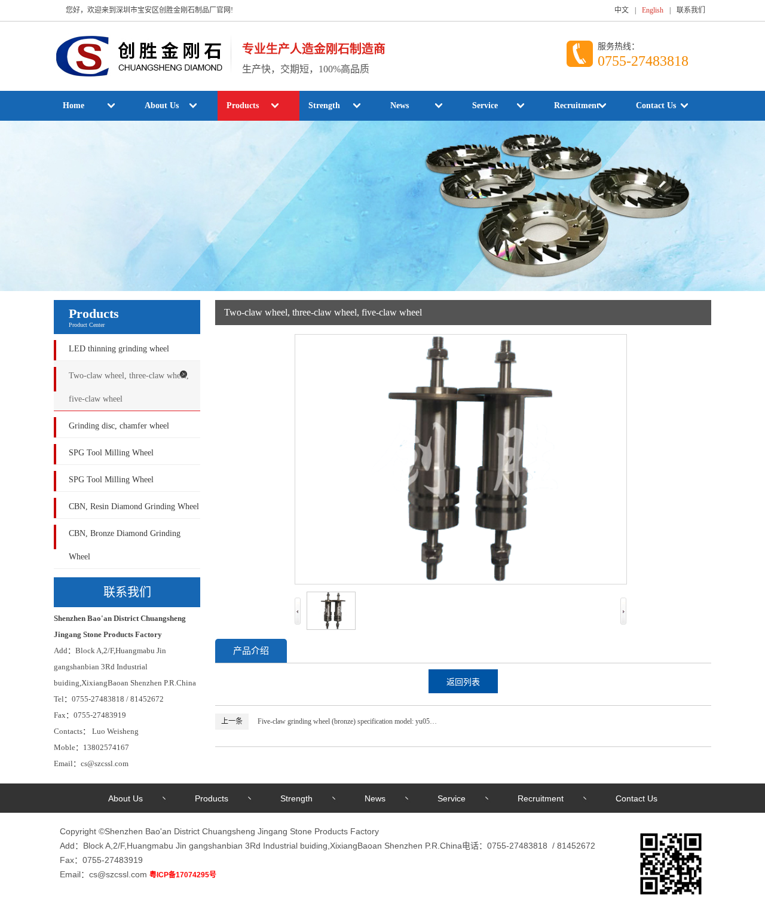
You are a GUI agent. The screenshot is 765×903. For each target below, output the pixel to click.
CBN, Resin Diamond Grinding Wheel (134, 506)
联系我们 (691, 10)
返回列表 (463, 682)
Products (243, 105)
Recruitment (576, 105)
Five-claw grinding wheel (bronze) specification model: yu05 (344, 721)
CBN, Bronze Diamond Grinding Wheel (124, 545)
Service (485, 105)
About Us (162, 105)
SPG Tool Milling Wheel (111, 452)
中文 (621, 10)
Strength (324, 105)
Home (73, 105)
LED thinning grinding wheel (119, 348)
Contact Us (656, 105)
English (652, 10)
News (399, 105)
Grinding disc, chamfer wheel (119, 425)
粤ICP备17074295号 (182, 875)
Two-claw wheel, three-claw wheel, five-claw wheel (129, 387)
